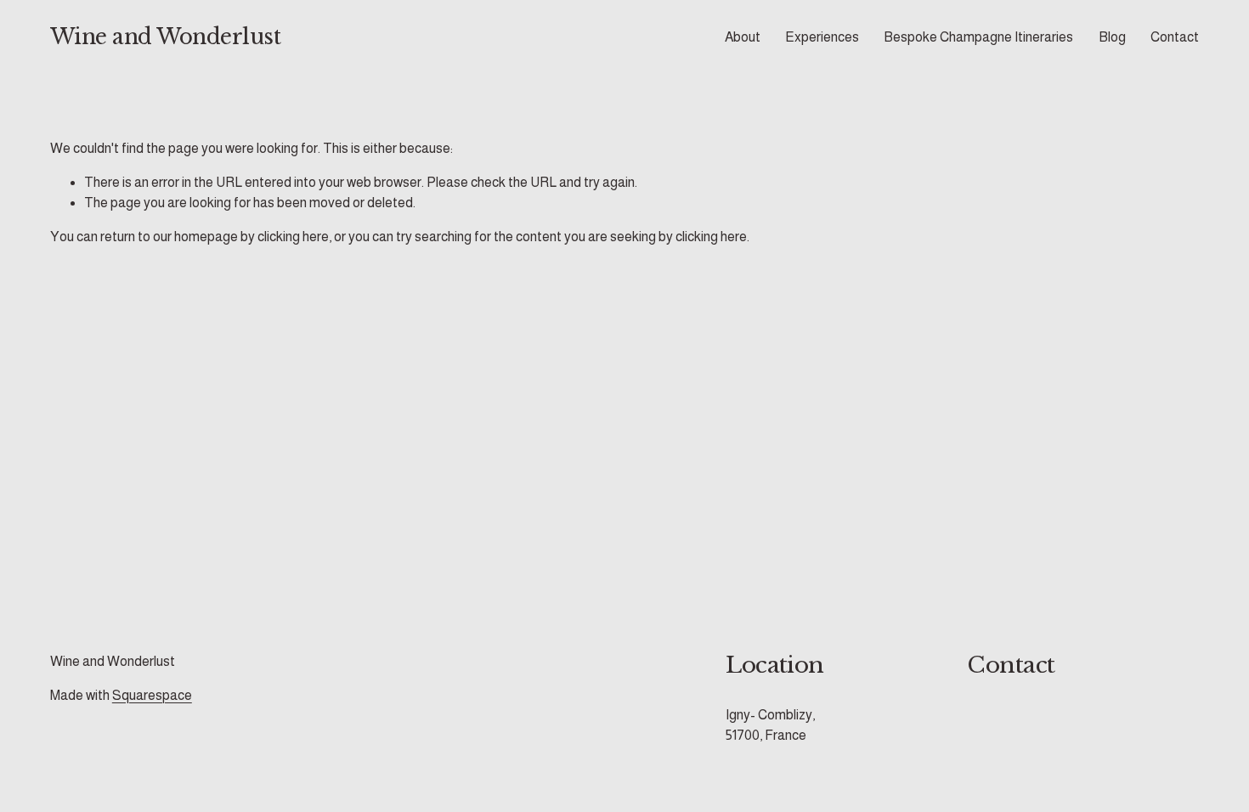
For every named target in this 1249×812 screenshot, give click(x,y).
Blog (1112, 37)
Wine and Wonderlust (165, 37)
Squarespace (152, 695)
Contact (1174, 37)
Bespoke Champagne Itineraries (978, 37)
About (742, 37)
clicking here (293, 236)
